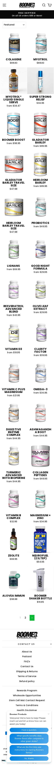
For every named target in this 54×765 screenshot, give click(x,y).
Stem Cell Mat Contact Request (27, 700)
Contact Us (26, 644)
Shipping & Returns (27, 671)
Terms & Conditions (27, 705)
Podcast (27, 656)
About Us (27, 651)
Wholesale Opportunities (27, 695)
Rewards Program (27, 690)
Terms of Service (27, 676)
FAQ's (27, 661)
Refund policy (27, 681)
